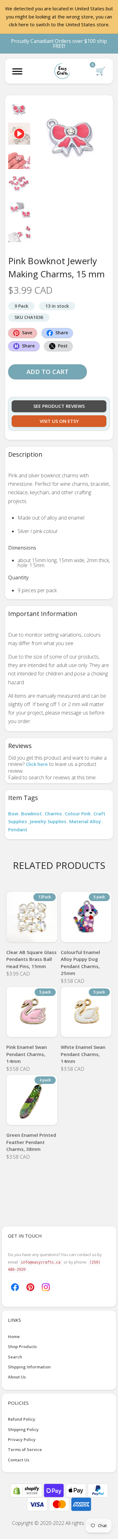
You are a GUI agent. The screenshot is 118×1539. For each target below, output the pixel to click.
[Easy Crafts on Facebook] (15, 1287)
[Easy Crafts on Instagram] (46, 1287)
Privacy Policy (22, 1439)
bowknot (31, 813)
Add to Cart (47, 371)
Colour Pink (78, 813)
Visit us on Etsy (59, 421)
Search (15, 1357)
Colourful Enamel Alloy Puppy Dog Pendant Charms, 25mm (80, 963)
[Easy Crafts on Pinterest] (30, 1287)
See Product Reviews (59, 406)
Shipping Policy (23, 1429)
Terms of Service (25, 1449)
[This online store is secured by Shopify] (26, 1490)
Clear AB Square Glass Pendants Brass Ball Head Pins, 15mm (31, 959)
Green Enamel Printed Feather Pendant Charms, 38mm (31, 1142)
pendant (17, 829)
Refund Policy (21, 1419)
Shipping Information (29, 1367)
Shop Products (22, 1346)
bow (13, 813)
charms (53, 813)
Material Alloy (85, 821)
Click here (37, 764)
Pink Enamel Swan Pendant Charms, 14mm (26, 1054)
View (32, 934)
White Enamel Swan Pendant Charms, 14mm (83, 1054)
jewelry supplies (48, 821)
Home (14, 1336)
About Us (17, 1377)
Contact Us (18, 1460)
